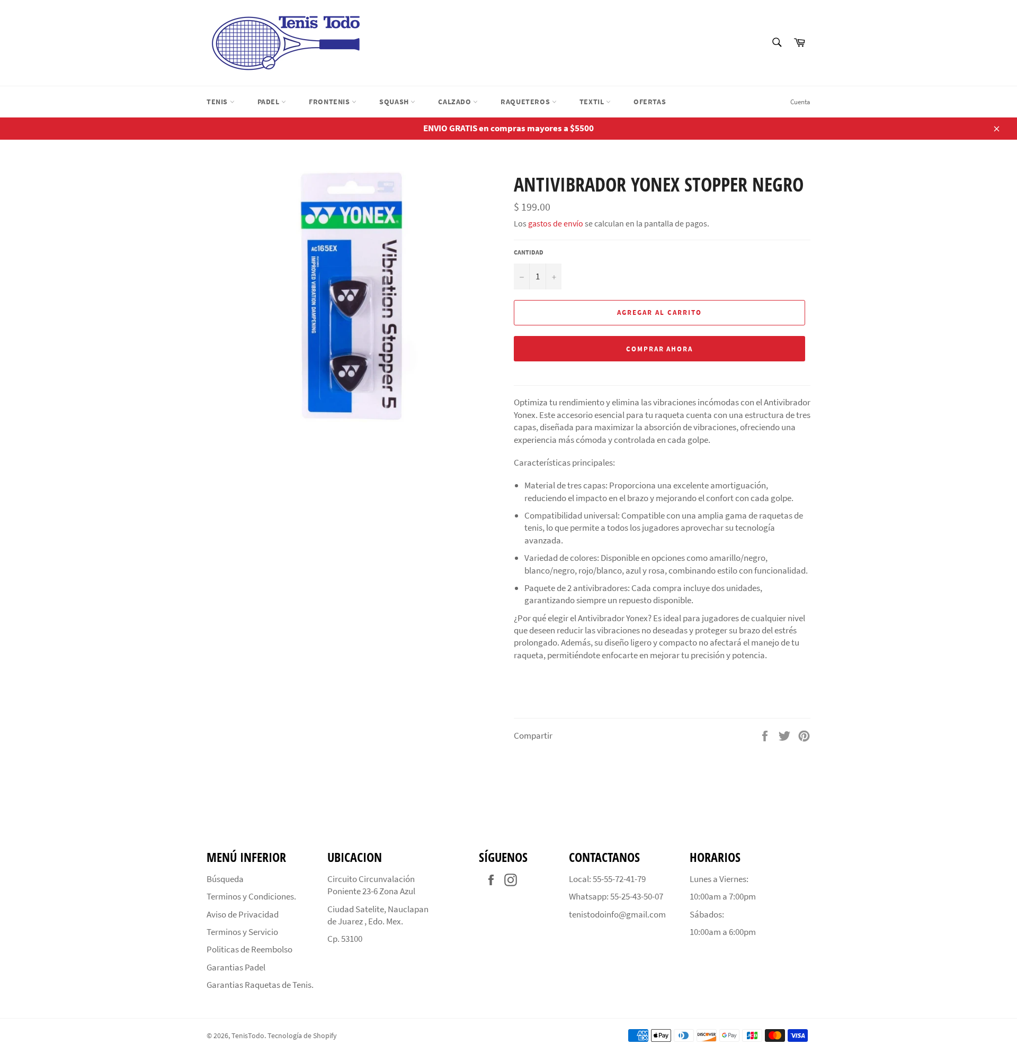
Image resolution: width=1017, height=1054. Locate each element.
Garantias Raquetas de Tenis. (260, 985)
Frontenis (330, 101)
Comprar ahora (659, 348)
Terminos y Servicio (242, 932)
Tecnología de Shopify (302, 1035)
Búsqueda (225, 879)
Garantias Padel (236, 967)
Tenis (218, 101)
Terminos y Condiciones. (251, 896)
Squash (395, 101)
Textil (592, 101)
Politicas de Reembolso (249, 949)
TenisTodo (247, 1035)
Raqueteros (526, 101)
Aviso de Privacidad (243, 914)
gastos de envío (555, 223)
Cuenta (800, 101)
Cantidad (528, 252)
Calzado (455, 101)
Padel (269, 101)
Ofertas (650, 101)
